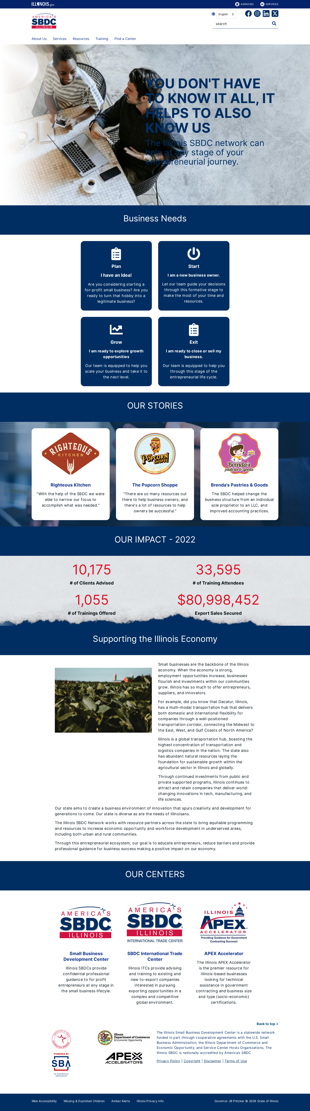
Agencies (247, 4)
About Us (39, 39)
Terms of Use (236, 1061)
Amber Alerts (120, 1101)
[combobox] (226, 14)
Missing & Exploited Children (84, 1101)
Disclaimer (212, 1061)
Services (272, 4)
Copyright (192, 1061)
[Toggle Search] (274, 23)
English (223, 14)
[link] (248, 14)
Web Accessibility (44, 1101)
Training (102, 39)
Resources (81, 39)
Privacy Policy (168, 1061)
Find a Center (125, 39)
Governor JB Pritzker (229, 1101)
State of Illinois (267, 1101)
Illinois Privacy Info (150, 1101)
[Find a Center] (139, 38)
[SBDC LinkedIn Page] (266, 14)
